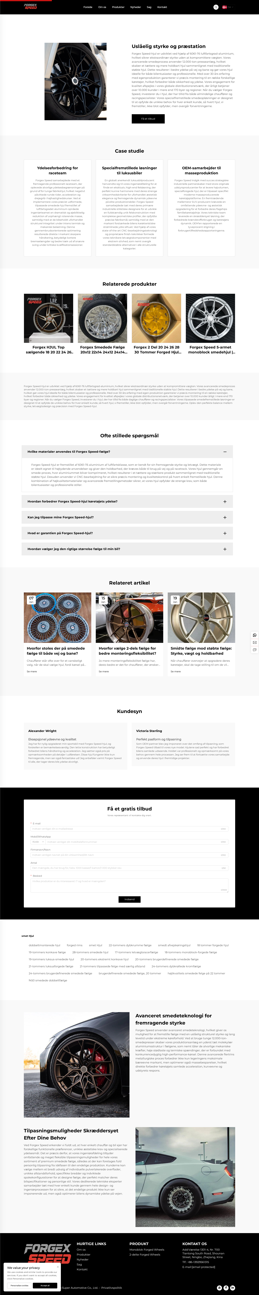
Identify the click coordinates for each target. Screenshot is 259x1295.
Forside (87, 7)
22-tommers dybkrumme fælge (130, 945)
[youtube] (219, 1288)
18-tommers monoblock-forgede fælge (191, 952)
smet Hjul (95, 945)
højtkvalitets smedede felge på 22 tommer (196, 973)
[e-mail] (254, 642)
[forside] (30, 7)
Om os (102, 7)
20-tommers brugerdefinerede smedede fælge (167, 959)
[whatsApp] (254, 635)
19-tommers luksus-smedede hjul (51, 959)
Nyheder (135, 7)
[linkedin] (232, 1288)
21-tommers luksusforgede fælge (51, 966)
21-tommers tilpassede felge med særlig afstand (112, 966)
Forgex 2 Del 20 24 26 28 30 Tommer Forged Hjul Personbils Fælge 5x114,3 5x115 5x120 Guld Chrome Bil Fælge (156, 350)
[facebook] (226, 1288)
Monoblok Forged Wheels (147, 1249)
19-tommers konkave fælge (47, 952)
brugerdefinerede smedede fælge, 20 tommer (130, 973)
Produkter (118, 7)
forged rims (74, 945)
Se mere (32, 671)
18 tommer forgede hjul (213, 945)
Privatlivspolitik (111, 1287)
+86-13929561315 (198, 1262)
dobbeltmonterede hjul (44, 945)
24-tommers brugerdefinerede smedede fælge (60, 973)
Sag (149, 7)
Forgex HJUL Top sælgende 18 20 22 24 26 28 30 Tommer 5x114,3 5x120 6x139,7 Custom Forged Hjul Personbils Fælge (48, 350)
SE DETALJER (48, 318)
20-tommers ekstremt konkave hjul (105, 959)
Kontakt (162, 7)
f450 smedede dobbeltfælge (48, 980)
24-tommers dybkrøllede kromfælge (176, 966)
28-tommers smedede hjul (90, 952)
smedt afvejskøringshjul (174, 945)
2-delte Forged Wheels (145, 1254)
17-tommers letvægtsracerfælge (136, 952)
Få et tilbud (148, 118)
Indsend (130, 899)
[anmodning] (254, 649)
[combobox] (38, 842)
